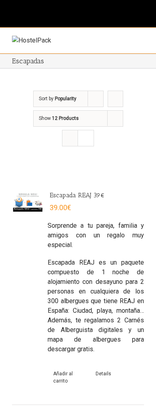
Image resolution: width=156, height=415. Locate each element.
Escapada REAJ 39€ (77, 195)
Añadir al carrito (63, 377)
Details (103, 374)
